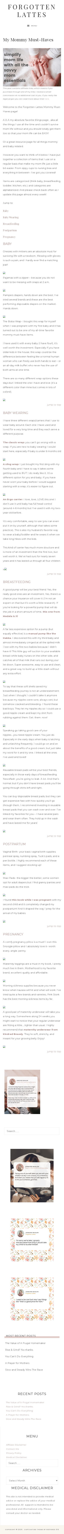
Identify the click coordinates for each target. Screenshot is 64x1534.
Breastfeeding (11, 223)
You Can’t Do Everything (19, 1356)
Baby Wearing (11, 217)
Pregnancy (9, 236)
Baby (5, 210)
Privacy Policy (13, 1453)
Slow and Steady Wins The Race (24, 1369)
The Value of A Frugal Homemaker (25, 1343)
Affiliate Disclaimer (16, 1444)
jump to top (54, 404)
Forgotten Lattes (32, 10)
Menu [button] (34, 26)
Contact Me (12, 1449)
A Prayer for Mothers (17, 1363)
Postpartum (10, 230)
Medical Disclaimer (16, 1457)
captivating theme (33, 1529)
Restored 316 (52, 1529)
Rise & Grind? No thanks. (19, 1349)
